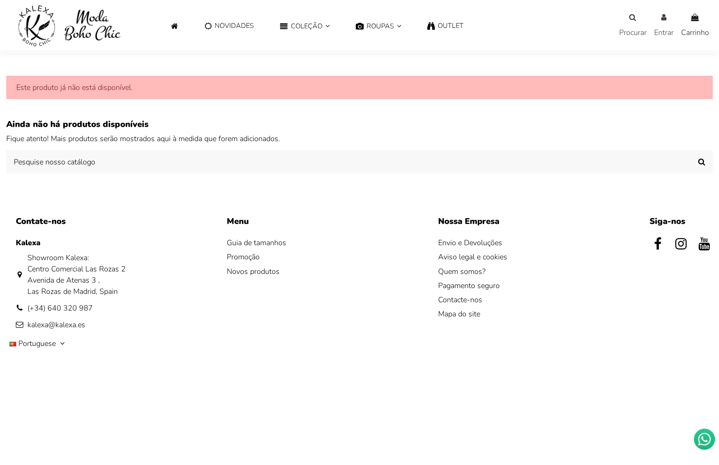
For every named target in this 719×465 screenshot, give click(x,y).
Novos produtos (253, 271)
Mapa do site (459, 314)
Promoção (243, 257)
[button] (304, 26)
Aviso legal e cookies (472, 257)
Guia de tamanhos (256, 243)
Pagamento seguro (469, 286)
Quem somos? (462, 271)
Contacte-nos (460, 300)
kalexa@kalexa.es (56, 325)
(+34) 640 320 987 (60, 308)
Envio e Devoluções (470, 243)
